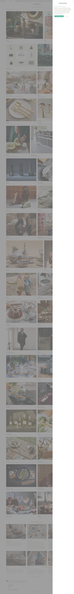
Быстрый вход (59, 16)
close (72, 2)
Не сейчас (67, 16)
